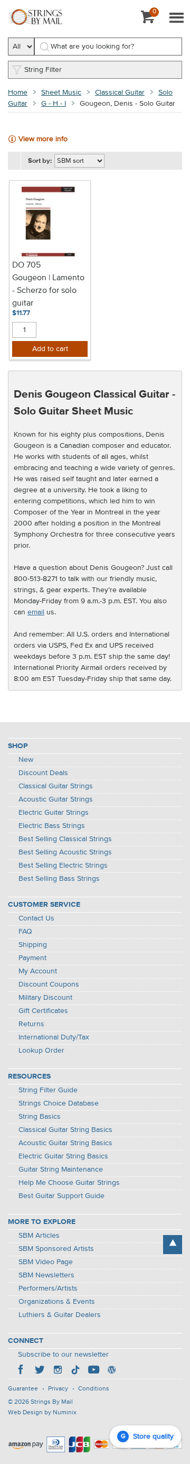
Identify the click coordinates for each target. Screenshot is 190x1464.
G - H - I (53, 103)
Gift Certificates (43, 1011)
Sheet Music (61, 92)
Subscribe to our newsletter (63, 1354)
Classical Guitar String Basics (65, 1130)
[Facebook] (22, 1371)
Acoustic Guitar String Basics (65, 1143)
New (25, 759)
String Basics (39, 1116)
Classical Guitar (120, 92)
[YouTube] (93, 1371)
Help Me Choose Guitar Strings (69, 1182)
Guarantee (23, 1389)
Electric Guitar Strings (53, 812)
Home (17, 92)
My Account (37, 971)
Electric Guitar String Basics (63, 1156)
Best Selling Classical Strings (65, 839)
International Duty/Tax (53, 1037)
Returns (31, 1024)
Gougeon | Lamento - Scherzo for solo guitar (48, 291)
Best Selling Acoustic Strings (65, 852)
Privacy (58, 1389)
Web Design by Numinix (42, 1413)
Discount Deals (43, 773)
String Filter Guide (48, 1090)
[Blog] (111, 1371)
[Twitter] (40, 1371)
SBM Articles (39, 1235)
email (35, 612)
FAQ (25, 931)
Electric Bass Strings (51, 826)
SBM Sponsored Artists (56, 1249)
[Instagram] (57, 1371)
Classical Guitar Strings (55, 786)
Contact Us (36, 918)
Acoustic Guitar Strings (55, 799)
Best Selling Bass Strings (59, 878)
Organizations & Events (56, 1301)
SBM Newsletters (46, 1275)
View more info (43, 139)
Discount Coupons (48, 984)
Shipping (32, 945)
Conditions (93, 1389)
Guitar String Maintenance (60, 1169)
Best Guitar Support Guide (61, 1196)
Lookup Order (41, 1050)
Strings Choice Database (58, 1103)
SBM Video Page (45, 1262)
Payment (32, 958)
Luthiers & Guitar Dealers (59, 1315)
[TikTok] (75, 1371)
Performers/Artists (48, 1288)
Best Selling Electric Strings (63, 865)
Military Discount (45, 997)
